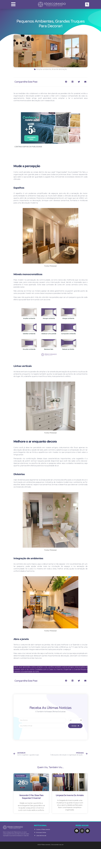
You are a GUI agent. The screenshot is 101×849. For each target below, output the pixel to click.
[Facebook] (76, 830)
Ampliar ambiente (43, 69)
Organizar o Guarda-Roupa (74, 669)
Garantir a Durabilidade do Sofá (26, 672)
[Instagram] (82, 830)
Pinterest (53, 266)
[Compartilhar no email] (85, 82)
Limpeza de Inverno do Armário (70, 795)
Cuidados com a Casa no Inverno (49, 669)
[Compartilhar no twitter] (79, 82)
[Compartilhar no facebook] (66, 82)
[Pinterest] (87, 830)
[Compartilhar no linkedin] (72, 82)
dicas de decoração (59, 69)
